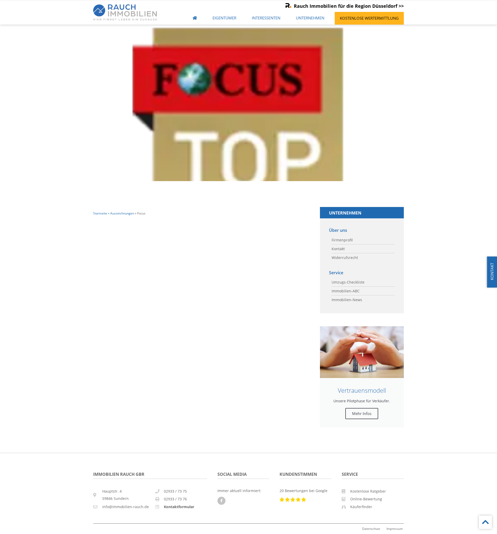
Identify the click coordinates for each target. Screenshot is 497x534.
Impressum (394, 528)
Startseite (100, 213)
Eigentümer (224, 18)
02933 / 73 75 (175, 491)
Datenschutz (371, 528)
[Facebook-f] (221, 501)
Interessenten (266, 18)
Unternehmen (310, 18)
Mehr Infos (361, 413)
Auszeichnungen (122, 213)
